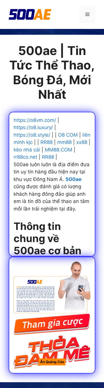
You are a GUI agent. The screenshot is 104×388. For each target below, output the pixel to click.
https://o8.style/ (32, 135)
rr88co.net (25, 157)
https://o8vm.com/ (35, 120)
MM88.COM (58, 150)
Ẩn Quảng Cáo (52, 362)
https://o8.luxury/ (33, 127)
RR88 (46, 142)
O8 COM (68, 135)
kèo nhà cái (27, 150)
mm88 (64, 142)
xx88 (81, 142)
